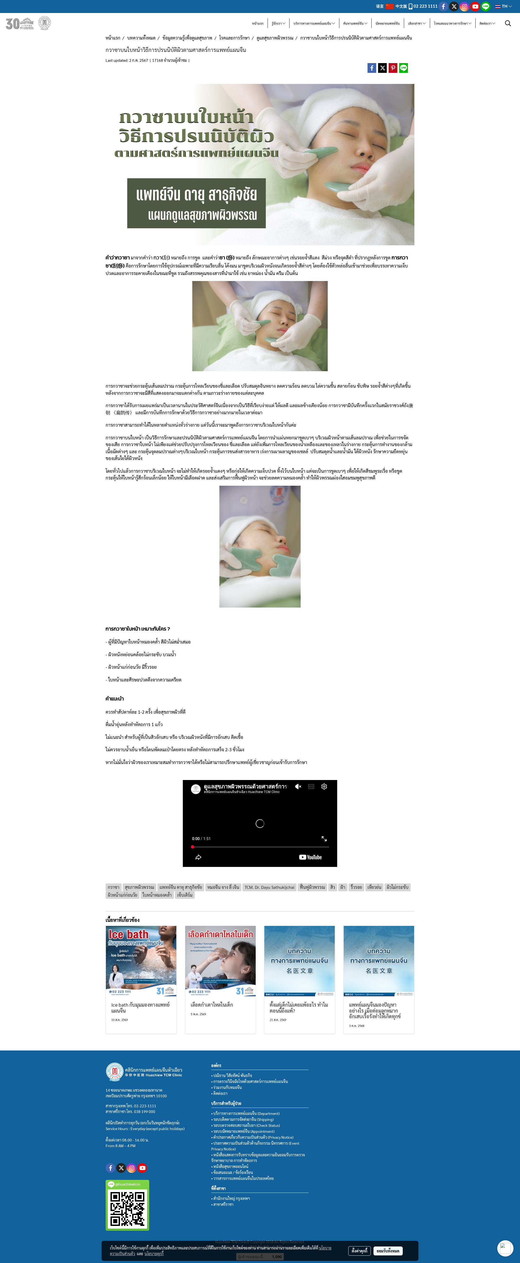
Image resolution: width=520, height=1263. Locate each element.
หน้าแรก (258, 23)
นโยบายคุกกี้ (154, 1253)
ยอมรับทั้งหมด (388, 1250)
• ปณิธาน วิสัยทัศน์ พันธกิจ (231, 1075)
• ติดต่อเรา (219, 1093)
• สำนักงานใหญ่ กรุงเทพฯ (230, 1198)
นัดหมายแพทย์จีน (388, 23)
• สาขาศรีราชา (222, 1204)
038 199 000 (144, 1111)
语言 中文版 (392, 6)
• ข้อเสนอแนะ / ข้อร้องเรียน (232, 1172)
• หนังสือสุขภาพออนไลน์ (229, 1166)
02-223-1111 (145, 1105)
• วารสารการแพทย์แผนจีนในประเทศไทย (242, 1178)
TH (504, 6)
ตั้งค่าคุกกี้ (359, 1250)
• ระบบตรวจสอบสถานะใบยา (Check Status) (245, 1125)
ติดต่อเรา (486, 23)
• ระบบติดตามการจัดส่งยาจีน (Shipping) (242, 1119)
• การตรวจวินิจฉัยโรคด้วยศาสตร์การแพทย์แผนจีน (249, 1081)
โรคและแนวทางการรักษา (451, 23)
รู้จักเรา (277, 23)
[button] (508, 23)
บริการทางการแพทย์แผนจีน (313, 23)
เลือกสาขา (415, 23)
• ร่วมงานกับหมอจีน (226, 1087)
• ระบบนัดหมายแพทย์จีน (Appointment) (242, 1131)
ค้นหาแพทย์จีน (354, 23)
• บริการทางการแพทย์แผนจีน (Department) (245, 1113)
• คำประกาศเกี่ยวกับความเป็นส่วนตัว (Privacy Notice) (252, 1137)
